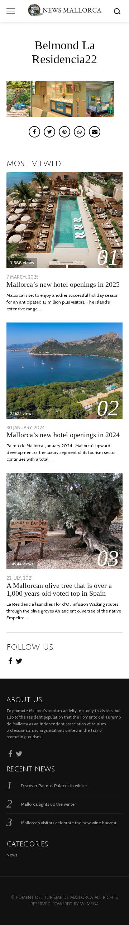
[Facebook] (10, 660)
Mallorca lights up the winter (48, 804)
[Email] (94, 132)
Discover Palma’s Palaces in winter (54, 785)
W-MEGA (89, 904)
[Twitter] (19, 660)
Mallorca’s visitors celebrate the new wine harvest (68, 822)
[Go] (118, 11)
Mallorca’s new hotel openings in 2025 (63, 284)
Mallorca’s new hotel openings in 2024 (63, 435)
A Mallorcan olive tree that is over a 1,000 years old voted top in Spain (59, 590)
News (11, 855)
